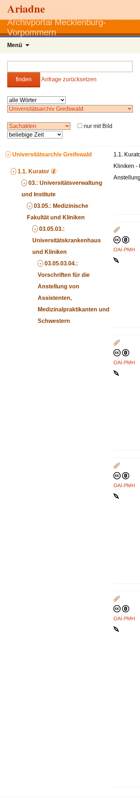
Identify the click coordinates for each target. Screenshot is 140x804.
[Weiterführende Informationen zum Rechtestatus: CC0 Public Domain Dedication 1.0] (121, 239)
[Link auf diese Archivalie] (116, 259)
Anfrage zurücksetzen (69, 79)
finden (24, 79)
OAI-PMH (124, 249)
